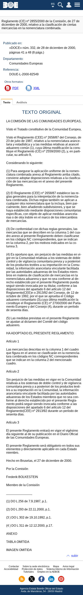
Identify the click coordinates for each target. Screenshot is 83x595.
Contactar (14, 566)
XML (36, 88)
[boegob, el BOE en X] (32, 581)
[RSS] (22, 581)
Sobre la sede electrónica (36, 566)
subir (74, 555)
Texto (6, 102)
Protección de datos (32, 569)
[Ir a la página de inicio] (10, 7)
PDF (15, 88)
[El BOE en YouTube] (61, 581)
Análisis (21, 102)
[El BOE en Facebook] (41, 581)
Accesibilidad (11, 569)
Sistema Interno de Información (62, 569)
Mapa (56, 566)
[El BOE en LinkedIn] (51, 581)
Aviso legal (68, 566)
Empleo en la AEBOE (48, 571)
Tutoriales (28, 571)
